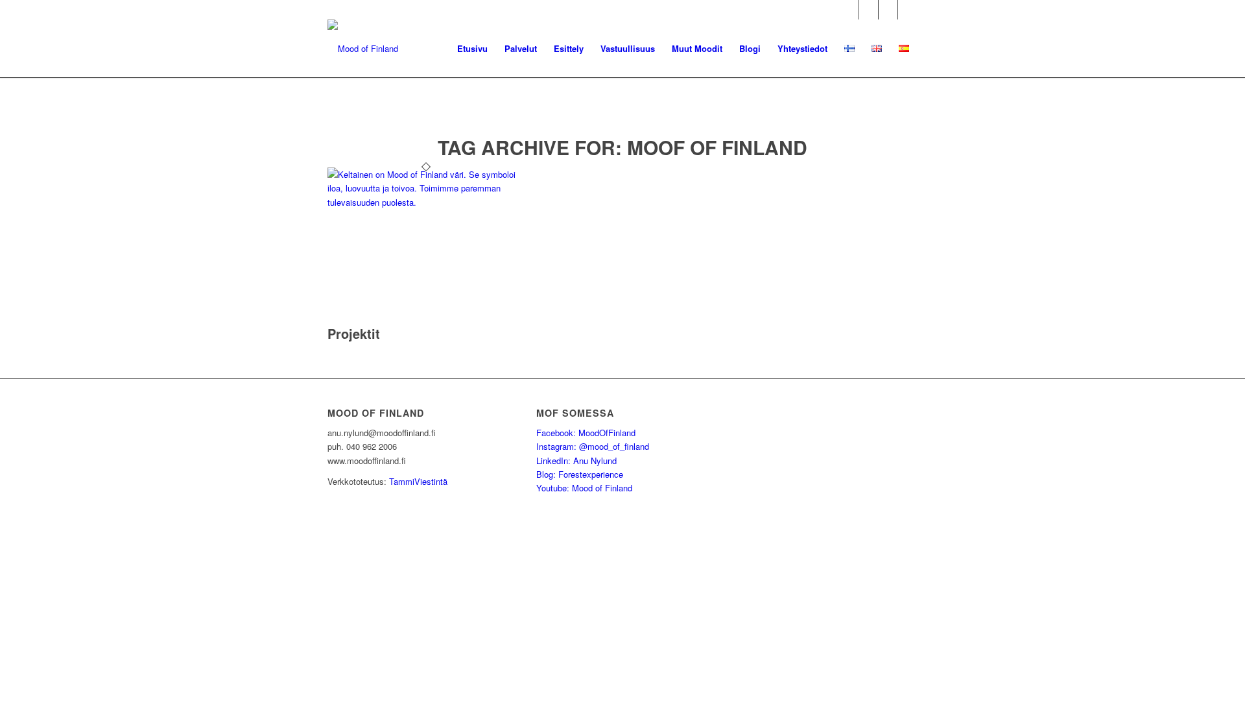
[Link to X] (888, 9)
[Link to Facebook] (849, 9)
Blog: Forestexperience (579, 474)
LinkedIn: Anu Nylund (576, 460)
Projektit (353, 333)
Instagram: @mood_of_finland (592, 446)
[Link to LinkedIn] (908, 9)
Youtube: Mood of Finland (584, 488)
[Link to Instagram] (868, 9)
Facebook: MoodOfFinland (585, 432)
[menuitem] (472, 48)
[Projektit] (425, 202)
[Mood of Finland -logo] (362, 48)
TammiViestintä (418, 481)
